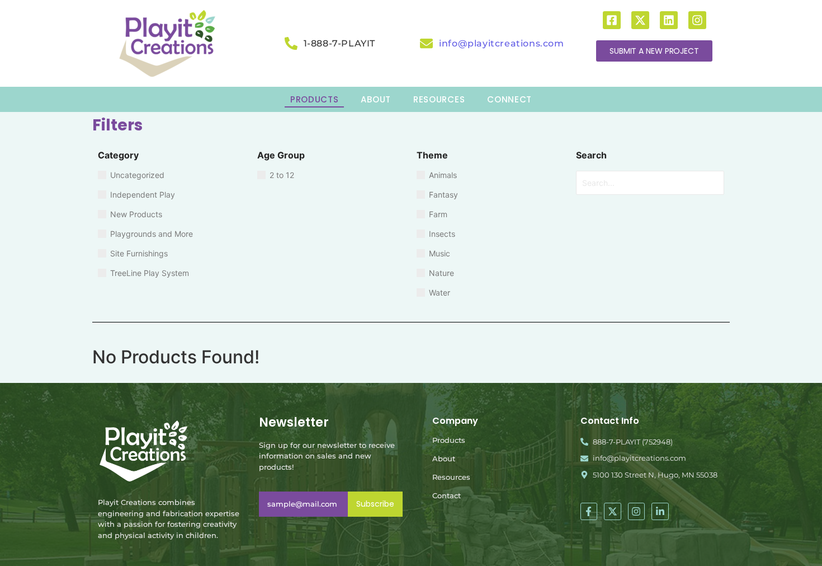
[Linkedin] (669, 20)
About (443, 458)
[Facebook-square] (612, 20)
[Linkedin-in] (660, 511)
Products (448, 440)
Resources (451, 477)
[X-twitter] (640, 20)
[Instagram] (697, 20)
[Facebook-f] (589, 511)
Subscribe (375, 503)
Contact (446, 495)
